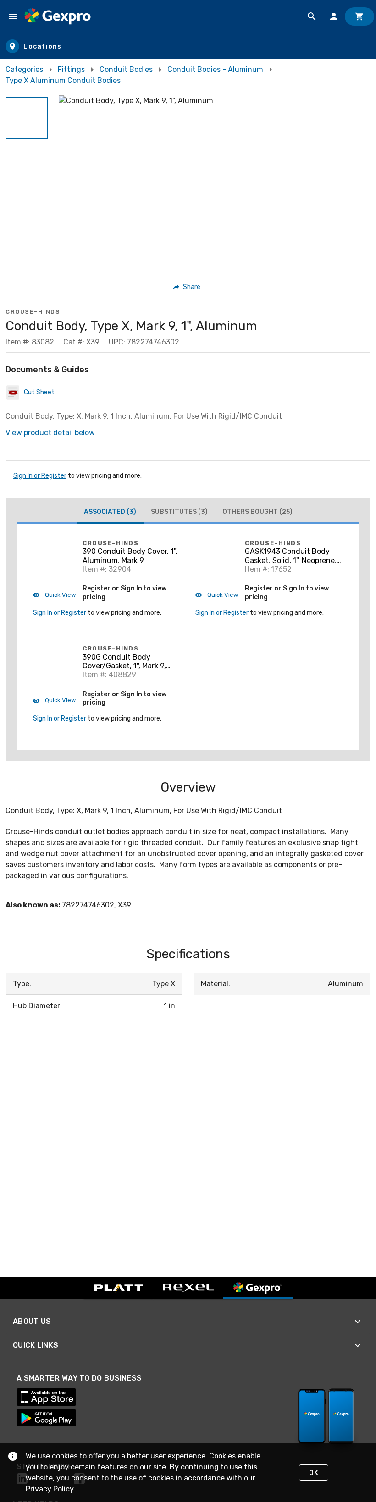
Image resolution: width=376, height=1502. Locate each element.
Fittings (71, 69)
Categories (24, 69)
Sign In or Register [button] (59, 613)
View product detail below (50, 432)
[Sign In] (334, 16)
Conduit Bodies (126, 69)
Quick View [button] (60, 594)
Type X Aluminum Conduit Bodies (63, 80)
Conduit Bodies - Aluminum (215, 69)
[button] (27, 118)
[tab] (110, 513)
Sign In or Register (39, 476)
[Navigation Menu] (13, 16)
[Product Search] (312, 16)
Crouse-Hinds (33, 311)
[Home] (57, 16)
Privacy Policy (50, 1489)
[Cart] (359, 16)
